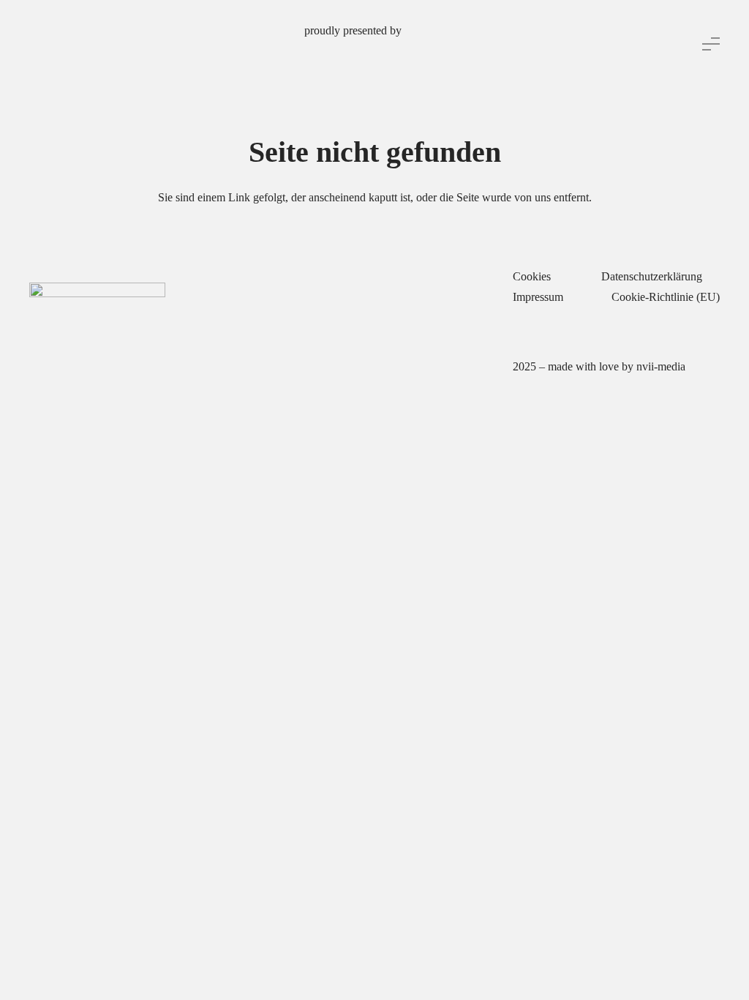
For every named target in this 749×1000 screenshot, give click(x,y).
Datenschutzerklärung (651, 276)
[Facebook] (346, 430)
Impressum (538, 297)
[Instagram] (375, 430)
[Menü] (711, 44)
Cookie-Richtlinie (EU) (665, 297)
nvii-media (660, 366)
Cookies (532, 276)
